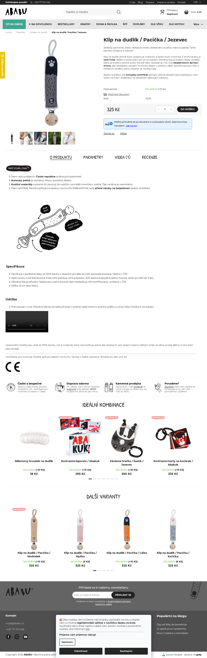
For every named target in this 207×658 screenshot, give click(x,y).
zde (88, 629)
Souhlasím (126, 651)
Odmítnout (80, 651)
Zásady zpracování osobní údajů (132, 358)
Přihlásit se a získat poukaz (122, 349)
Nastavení (67, 642)
